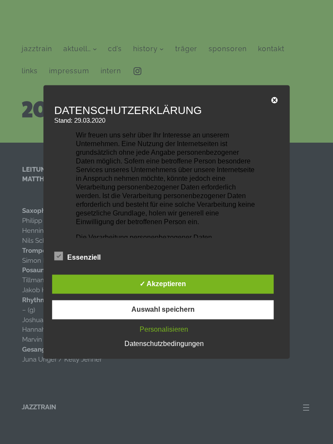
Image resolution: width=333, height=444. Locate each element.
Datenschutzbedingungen (164, 344)
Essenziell (84, 257)
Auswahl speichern (163, 309)
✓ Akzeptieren (163, 284)
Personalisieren (164, 329)
